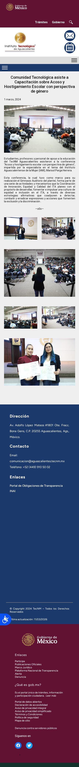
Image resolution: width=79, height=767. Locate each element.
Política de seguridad (27, 717)
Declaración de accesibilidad (31, 705)
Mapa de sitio (22, 720)
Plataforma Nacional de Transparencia (36, 670)
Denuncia (20, 676)
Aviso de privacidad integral (30, 708)
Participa (20, 661)
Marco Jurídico (23, 667)
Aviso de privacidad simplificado (33, 711)
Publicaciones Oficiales (28, 664)
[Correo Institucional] (69, 40)
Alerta (18, 673)
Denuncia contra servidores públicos (36, 728)
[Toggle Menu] (74, 60)
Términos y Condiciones (28, 714)
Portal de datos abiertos (28, 701)
